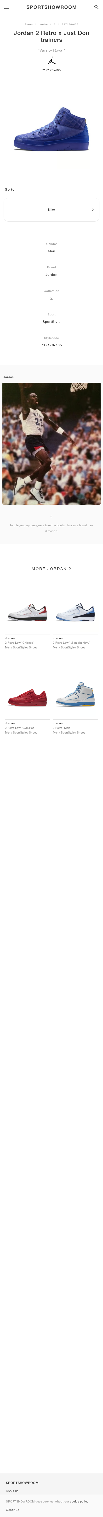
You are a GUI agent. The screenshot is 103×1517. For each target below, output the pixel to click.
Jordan (43, 24)
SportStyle (52, 322)
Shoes (29, 24)
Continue (12, 1510)
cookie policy (79, 1501)
